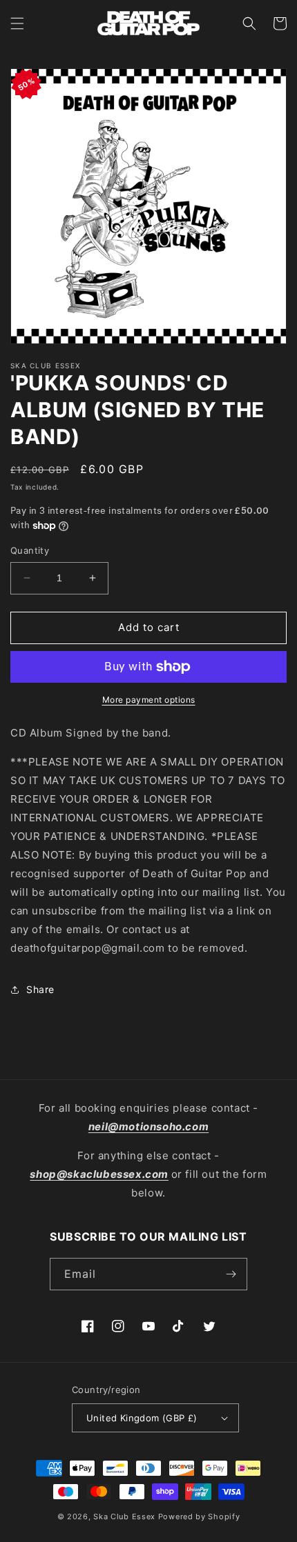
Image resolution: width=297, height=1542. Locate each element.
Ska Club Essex (124, 1516)
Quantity (29, 550)
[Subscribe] (231, 1274)
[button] (17, 23)
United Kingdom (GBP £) (142, 1417)
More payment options (148, 699)
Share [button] (40, 989)
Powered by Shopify (199, 1516)
